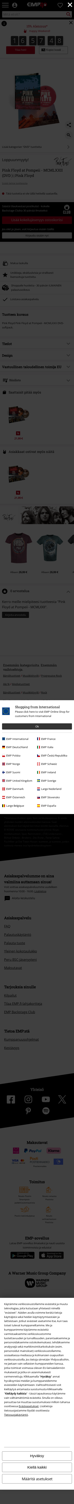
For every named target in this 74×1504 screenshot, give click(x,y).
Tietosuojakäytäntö (16, 1415)
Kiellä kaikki (37, 1467)
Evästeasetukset (29, 1406)
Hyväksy (37, 1456)
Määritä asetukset (37, 1478)
